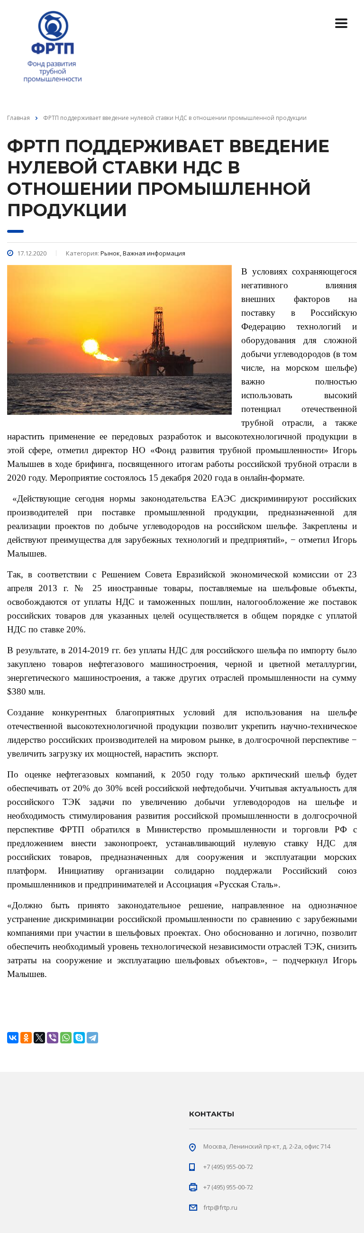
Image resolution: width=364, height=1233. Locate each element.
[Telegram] (92, 1037)
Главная (18, 118)
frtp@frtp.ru (220, 1207)
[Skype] (79, 1037)
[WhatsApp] (66, 1037)
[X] (39, 1037)
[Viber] (52, 1037)
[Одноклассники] (26, 1037)
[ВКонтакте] (12, 1037)
